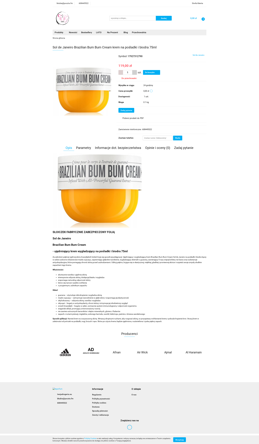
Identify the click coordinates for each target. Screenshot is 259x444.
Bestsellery (86, 32)
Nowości (73, 32)
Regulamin (96, 395)
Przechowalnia (139, 32)
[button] (97, 389)
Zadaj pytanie (126, 110)
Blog (126, 32)
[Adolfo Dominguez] (91, 352)
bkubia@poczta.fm (65, 398)
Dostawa (96, 407)
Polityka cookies (99, 403)
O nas (134, 395)
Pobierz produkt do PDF (133, 118)
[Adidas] (65, 352)
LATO (99, 32)
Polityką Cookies (90, 438)
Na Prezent (112, 32)
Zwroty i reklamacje (100, 415)
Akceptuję (179, 440)
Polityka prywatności (101, 399)
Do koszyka (150, 72)
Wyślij (177, 138)
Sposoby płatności (100, 411)
